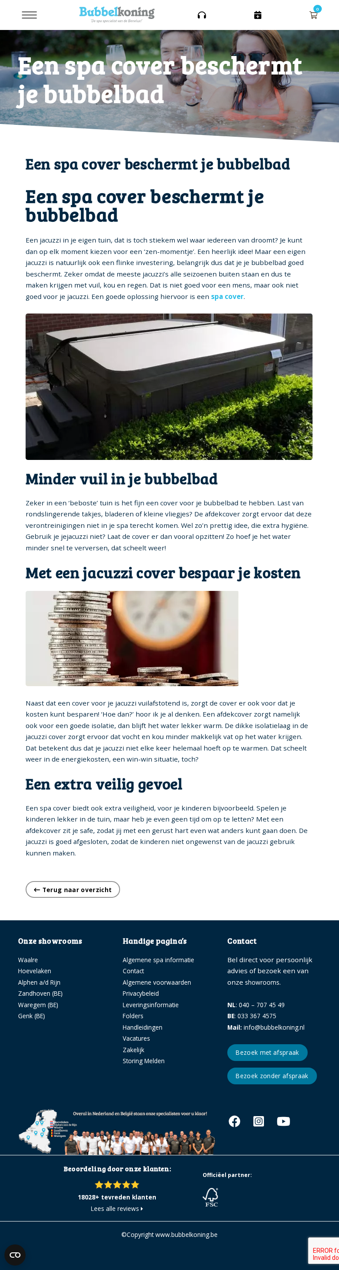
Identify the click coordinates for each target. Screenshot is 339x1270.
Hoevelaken (34, 971)
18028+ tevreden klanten (117, 1197)
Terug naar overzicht (76, 889)
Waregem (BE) (38, 1005)
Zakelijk (133, 1050)
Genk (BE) (31, 1016)
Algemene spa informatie (158, 960)
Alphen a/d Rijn (39, 982)
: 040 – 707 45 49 (256, 1005)
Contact (133, 971)
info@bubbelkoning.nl (266, 1027)
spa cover (227, 296)
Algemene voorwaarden (157, 982)
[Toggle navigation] (29, 14)
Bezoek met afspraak (267, 1052)
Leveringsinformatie (151, 1005)
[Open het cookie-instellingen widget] (15, 1255)
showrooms (262, 982)
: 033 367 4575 (251, 1016)
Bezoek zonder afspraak (272, 1076)
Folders (133, 1016)
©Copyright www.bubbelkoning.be (169, 1234)
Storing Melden (144, 1061)
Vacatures (136, 1038)
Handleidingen (142, 1027)
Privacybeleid (141, 993)
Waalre (28, 960)
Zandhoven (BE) (40, 993)
